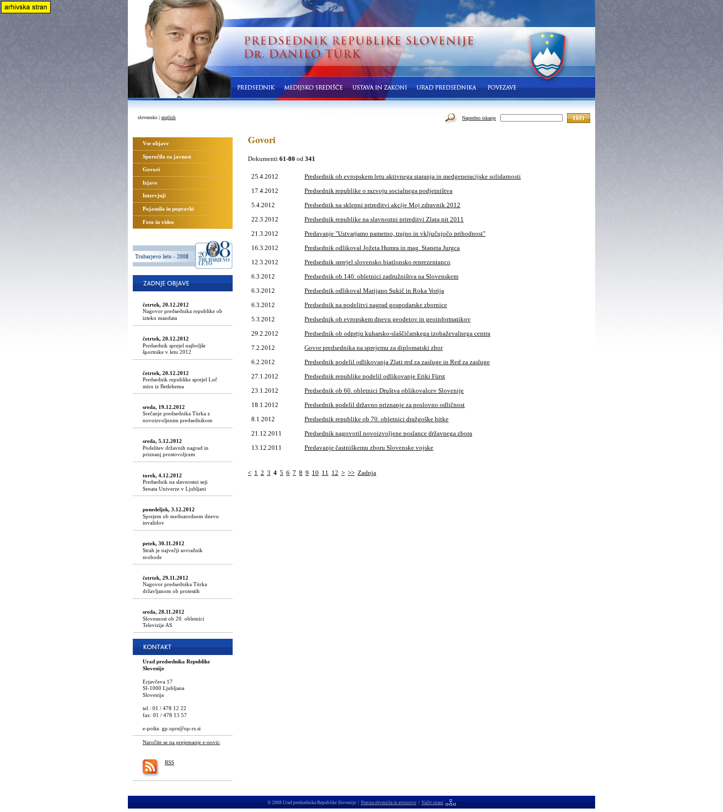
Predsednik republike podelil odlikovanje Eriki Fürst (374, 376)
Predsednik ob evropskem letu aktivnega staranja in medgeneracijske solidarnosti (412, 176)
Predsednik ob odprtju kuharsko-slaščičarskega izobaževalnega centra (397, 333)
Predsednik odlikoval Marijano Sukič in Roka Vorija (374, 290)
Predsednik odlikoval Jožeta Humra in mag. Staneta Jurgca (382, 247)
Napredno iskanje (479, 118)
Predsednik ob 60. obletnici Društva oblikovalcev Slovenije (384, 390)
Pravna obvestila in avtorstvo (389, 802)
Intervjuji (154, 195)
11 (325, 472)
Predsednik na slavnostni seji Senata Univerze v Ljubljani (175, 482)
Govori (151, 169)
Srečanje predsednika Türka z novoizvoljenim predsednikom (177, 413)
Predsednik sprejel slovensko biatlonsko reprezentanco (377, 262)
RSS (169, 762)
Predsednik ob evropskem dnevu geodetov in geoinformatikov (387, 319)
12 (334, 472)
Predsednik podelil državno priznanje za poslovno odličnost (384, 404)
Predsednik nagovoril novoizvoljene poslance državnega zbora (388, 433)
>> (351, 472)
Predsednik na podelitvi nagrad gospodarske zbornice (375, 305)
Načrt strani (433, 802)
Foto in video (158, 222)
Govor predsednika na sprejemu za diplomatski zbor (373, 347)
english (168, 117)
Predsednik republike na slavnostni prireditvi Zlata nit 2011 (384, 219)
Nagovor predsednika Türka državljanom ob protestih (175, 584)
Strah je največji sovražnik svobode (173, 550)
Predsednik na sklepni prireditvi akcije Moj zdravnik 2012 (382, 205)
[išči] (578, 118)
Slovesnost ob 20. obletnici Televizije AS (173, 618)
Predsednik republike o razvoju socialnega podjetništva (378, 190)
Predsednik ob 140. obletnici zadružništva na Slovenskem (381, 276)
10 (315, 472)
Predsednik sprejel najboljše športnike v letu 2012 (174, 345)
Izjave (150, 183)
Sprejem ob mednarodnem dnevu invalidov (181, 516)
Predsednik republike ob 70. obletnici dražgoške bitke (376, 419)
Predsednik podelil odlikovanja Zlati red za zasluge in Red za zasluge (397, 362)
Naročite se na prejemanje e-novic (181, 742)
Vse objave (156, 143)
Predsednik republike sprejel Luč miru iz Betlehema (180, 379)
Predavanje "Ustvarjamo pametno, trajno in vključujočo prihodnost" (394, 233)
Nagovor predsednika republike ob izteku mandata (182, 311)
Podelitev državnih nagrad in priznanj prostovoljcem (176, 447)
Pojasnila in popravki (168, 209)
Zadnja (367, 472)
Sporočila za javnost (167, 156)
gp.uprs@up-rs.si (181, 728)
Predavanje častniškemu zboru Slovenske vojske (368, 447)
